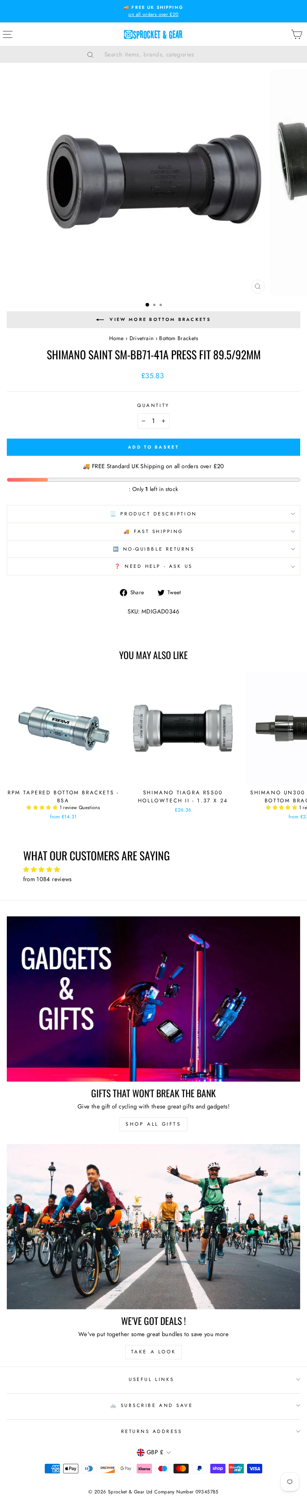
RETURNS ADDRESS (151, 1431)
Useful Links (151, 1379)
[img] (153, 870)
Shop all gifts (153, 1124)
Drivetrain (142, 338)
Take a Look (153, 1351)
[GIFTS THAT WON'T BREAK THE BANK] (153, 999)
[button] (42, 807)
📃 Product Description (153, 513)
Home (116, 338)
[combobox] (163, 54)
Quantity (153, 405)
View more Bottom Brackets (160, 319)
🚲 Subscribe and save (151, 1405)
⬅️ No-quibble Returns (154, 548)
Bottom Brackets (178, 338)
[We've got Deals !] (153, 1226)
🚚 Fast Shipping (153, 531)
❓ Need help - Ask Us (153, 566)
